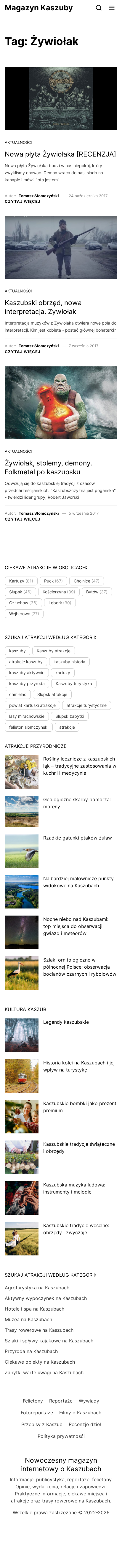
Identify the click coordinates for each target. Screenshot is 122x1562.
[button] (112, 7)
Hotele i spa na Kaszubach (34, 1309)
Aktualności (18, 142)
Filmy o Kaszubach (80, 1412)
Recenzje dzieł (85, 1424)
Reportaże (61, 1401)
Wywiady (89, 1401)
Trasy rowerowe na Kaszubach (39, 1330)
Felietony (33, 1401)
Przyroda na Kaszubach (31, 1351)
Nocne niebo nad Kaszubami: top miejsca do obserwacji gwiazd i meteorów (75, 926)
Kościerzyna (59, 591)
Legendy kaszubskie (66, 1022)
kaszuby (17, 650)
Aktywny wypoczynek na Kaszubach (46, 1298)
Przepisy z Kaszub (41, 1424)
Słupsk (20, 591)
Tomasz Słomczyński (39, 195)
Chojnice (86, 580)
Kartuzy (21, 580)
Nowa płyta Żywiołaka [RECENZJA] (60, 154)
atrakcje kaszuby (26, 661)
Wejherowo (24, 613)
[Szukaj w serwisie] (99, 7)
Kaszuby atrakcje (53, 650)
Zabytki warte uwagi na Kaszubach (44, 1372)
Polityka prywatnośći (61, 1436)
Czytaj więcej (22, 201)
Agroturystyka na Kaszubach (37, 1288)
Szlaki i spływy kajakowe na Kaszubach (49, 1341)
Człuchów (23, 602)
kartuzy (62, 672)
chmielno (17, 694)
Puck (53, 580)
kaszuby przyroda (27, 683)
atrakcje (67, 727)
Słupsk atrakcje (52, 694)
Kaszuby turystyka (74, 683)
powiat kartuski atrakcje (32, 705)
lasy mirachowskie (26, 716)
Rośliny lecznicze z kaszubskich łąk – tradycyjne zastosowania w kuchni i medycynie (79, 766)
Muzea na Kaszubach (28, 1319)
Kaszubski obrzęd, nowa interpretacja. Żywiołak (43, 307)
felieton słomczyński (28, 727)
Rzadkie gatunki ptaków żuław (77, 838)
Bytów (96, 591)
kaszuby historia (69, 661)
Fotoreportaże (37, 1412)
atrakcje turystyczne (87, 705)
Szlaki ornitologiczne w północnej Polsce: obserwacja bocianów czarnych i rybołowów (79, 967)
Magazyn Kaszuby (39, 7)
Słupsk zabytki (69, 716)
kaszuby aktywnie (26, 672)
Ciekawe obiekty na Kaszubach (40, 1362)
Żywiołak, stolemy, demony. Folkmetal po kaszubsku (48, 467)
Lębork (60, 602)
